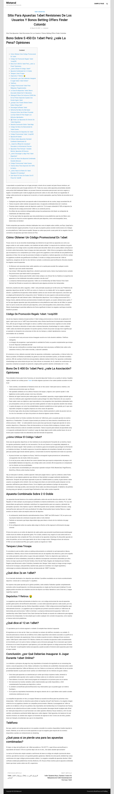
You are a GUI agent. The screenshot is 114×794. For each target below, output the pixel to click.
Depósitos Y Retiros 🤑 (18, 76)
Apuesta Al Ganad (16, 137)
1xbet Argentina (39, 11)
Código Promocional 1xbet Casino (21, 163)
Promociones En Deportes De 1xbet (22, 132)
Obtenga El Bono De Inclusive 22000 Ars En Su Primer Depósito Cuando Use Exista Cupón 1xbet (23, 98)
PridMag (105, 791)
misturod (45, 28)
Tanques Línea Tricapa (17, 73)
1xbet (30, 380)
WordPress (97, 791)
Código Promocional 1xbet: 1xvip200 (22, 134)
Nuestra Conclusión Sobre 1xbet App (22, 124)
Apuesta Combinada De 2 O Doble (21, 71)
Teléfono (13, 83)
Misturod (11, 2)
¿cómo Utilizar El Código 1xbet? (20, 69)
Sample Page (99, 3)
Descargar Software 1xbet (19, 107)
